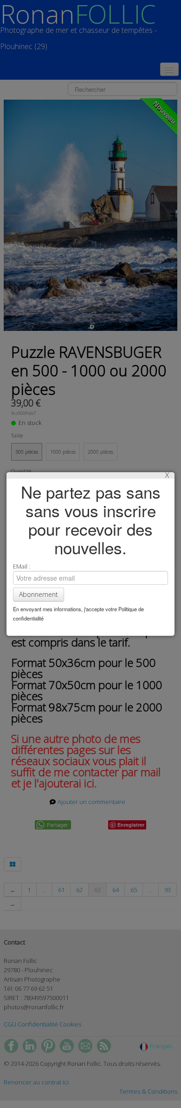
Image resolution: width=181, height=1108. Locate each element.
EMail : (21, 566)
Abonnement (38, 594)
